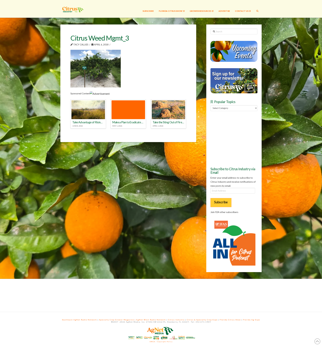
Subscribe (221, 202)
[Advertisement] (235, 138)
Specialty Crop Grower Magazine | (117, 320)
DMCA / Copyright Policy (161, 341)
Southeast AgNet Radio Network (79, 320)
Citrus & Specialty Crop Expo (202, 320)
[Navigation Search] (257, 9)
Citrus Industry (176, 320)
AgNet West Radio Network (151, 320)
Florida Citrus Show (230, 320)
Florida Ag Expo (251, 320)
